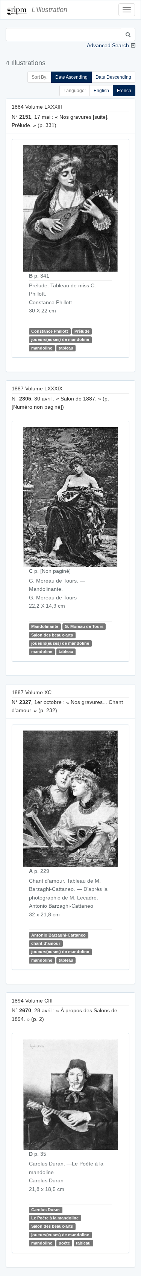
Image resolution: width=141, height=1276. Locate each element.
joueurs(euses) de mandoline (60, 340)
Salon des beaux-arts (52, 635)
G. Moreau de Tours (84, 626)
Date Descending (113, 77)
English (101, 90)
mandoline (41, 348)
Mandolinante (44, 626)
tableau (66, 348)
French (124, 90)
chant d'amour (45, 943)
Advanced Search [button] (108, 45)
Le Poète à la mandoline (55, 1218)
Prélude (81, 331)
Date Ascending (71, 77)
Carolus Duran (45, 1209)
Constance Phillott (49, 331)
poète (64, 1243)
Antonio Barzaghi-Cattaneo (58, 935)
